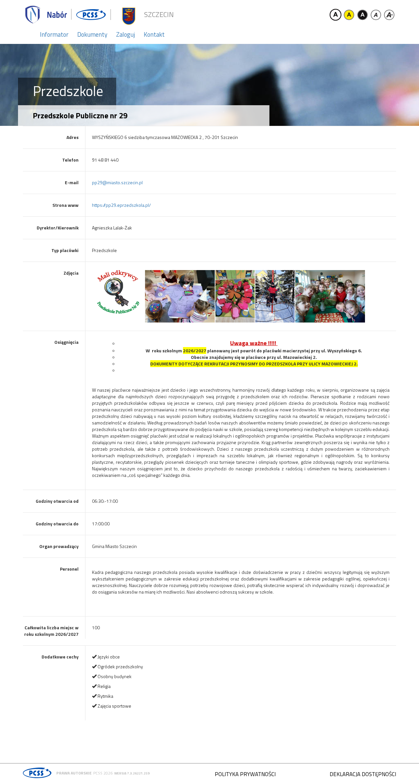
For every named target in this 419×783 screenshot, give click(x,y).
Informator (54, 34)
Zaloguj (125, 34)
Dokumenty (92, 34)
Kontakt (154, 34)
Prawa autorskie (74, 773)
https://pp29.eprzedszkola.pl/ (121, 205)
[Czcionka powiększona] (389, 15)
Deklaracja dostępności (363, 774)
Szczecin (159, 15)
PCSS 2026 (103, 773)
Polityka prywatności (245, 774)
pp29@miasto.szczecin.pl (117, 182)
